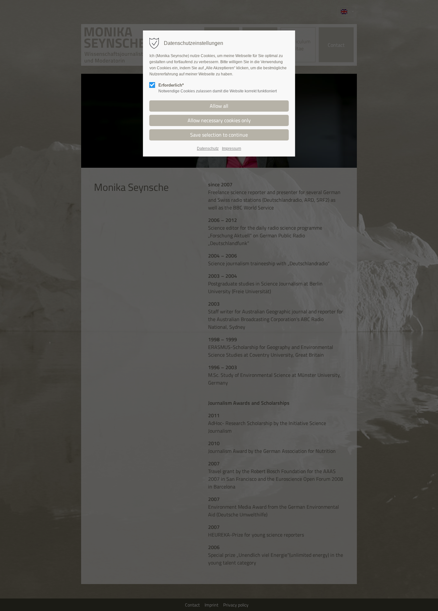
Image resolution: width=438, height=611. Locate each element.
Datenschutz (208, 148)
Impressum (231, 148)
